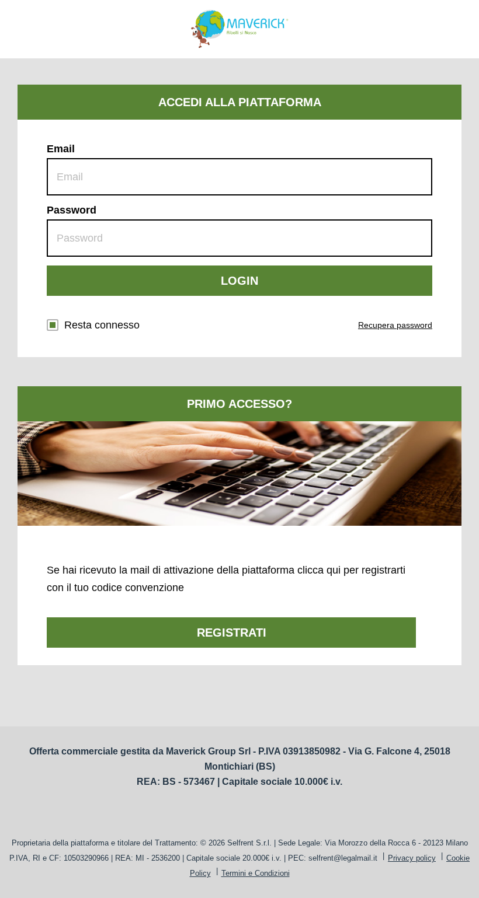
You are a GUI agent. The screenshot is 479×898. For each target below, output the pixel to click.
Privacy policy (412, 858)
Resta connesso (102, 325)
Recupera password (395, 325)
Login (239, 280)
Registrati (231, 632)
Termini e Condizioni (255, 873)
